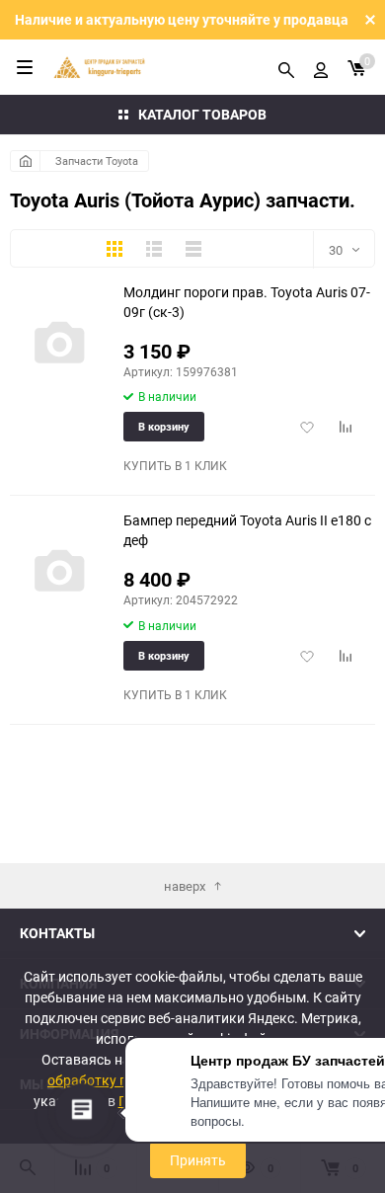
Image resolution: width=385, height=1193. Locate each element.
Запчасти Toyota (96, 160)
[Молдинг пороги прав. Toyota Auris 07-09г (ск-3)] (59, 344)
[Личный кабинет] (321, 67)
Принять (198, 1160)
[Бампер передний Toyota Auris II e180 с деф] (59, 572)
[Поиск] (286, 67)
